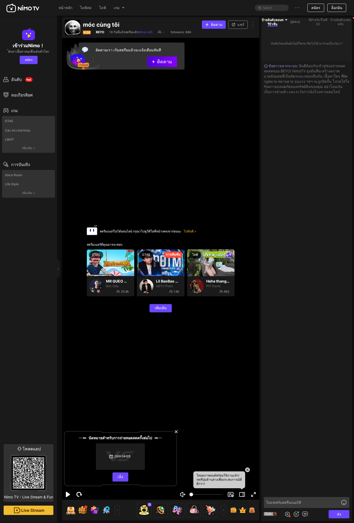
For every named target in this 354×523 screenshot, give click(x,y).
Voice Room (13, 175)
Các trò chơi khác (18, 130)
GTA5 (9, 121)
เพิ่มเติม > (28, 148)
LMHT (9, 139)
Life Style (12, 184)
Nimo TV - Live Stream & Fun (28, 472)
